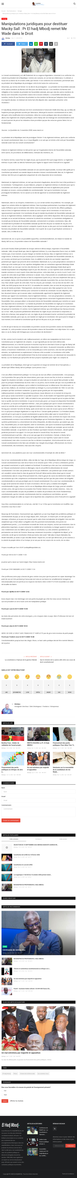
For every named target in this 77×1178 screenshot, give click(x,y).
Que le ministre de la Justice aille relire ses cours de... (26, 1053)
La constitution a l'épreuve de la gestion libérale (21, 660)
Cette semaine (13, 839)
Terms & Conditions (68, 1174)
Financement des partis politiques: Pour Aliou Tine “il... (64, 744)
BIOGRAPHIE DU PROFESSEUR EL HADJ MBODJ (29, 885)
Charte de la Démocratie (27, 1073)
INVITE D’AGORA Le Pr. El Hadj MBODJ (38, 744)
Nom (3, 788)
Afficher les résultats (16, 1101)
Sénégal (20, 11)
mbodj (29, 748)
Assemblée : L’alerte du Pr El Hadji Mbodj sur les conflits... (43, 1152)
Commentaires (8, 783)
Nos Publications (11, 11)
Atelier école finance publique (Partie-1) (44, 1142)
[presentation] (68, 1009)
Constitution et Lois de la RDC (23, 865)
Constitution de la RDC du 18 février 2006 (27, 855)
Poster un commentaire (11, 820)
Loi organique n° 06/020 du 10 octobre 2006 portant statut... (33, 875)
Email (3, 796)
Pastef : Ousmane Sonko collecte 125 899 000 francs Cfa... (32, 988)
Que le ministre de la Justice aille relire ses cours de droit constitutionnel (57, 661)
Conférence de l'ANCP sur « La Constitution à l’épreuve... (43, 1131)
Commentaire (6, 805)
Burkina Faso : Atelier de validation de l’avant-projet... (12, 744)
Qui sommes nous (43, 1073)
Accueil (3, 11)
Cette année (63, 839)
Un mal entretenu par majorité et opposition (38, 769)
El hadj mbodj (7, 1073)
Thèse (15, 1073)
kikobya (8, 38)
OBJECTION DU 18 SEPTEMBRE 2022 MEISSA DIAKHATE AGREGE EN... (36, 845)
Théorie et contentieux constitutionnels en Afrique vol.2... (32, 968)
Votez (5, 1101)
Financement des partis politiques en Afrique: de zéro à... (12, 770)
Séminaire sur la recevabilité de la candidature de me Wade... (63, 770)
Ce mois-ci (38, 839)
